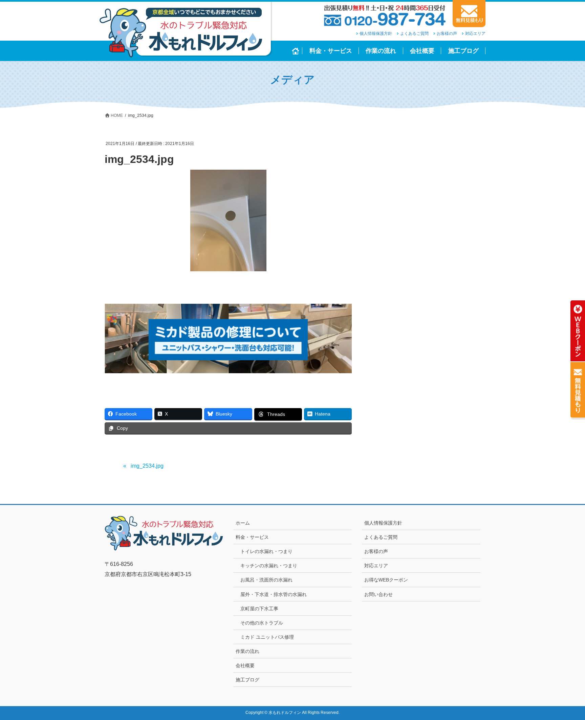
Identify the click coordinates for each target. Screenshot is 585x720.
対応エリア (475, 33)
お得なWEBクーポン (386, 580)
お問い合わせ (378, 594)
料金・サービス (252, 537)
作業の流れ (247, 651)
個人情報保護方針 (376, 33)
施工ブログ (247, 679)
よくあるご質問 (414, 33)
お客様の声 (447, 33)
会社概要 (245, 665)
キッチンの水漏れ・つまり (268, 565)
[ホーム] (296, 51)
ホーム (243, 523)
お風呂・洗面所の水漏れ (266, 580)
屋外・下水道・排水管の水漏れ (273, 594)
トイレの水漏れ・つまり (266, 551)
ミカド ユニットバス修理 (267, 637)
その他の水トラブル (261, 623)
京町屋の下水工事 (259, 608)
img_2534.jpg (147, 466)
